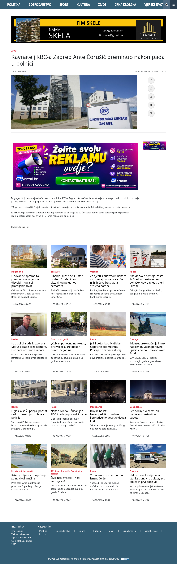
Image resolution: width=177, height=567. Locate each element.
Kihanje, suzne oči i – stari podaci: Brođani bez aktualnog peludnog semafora (67, 281)
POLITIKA (13, 4)
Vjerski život (151, 530)
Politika (43, 530)
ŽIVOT (102, 4)
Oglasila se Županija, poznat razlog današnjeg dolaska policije (29, 414)
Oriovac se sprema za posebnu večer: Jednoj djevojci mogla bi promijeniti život (25, 281)
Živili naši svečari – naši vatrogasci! (65, 479)
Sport (82, 530)
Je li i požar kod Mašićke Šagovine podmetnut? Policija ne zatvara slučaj (105, 347)
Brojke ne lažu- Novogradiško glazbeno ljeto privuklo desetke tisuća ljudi (108, 416)
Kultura (97, 530)
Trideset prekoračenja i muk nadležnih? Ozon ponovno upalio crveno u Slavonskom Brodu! (148, 348)
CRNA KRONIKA (125, 4)
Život (111, 530)
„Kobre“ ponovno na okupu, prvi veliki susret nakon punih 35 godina (68, 347)
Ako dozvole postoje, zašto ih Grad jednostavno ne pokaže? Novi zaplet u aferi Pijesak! (147, 281)
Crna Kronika (129, 530)
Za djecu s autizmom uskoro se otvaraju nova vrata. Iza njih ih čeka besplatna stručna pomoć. (108, 281)
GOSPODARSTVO (39, 4)
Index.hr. (126, 207)
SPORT (63, 4)
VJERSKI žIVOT (154, 4)
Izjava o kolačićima (21, 537)
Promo (42, 534)
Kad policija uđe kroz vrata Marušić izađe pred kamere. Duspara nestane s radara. (29, 347)
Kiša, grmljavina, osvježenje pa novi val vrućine (28, 476)
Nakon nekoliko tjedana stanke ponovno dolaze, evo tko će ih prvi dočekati (147, 478)
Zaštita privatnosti (20, 534)
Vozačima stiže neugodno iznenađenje (106, 476)
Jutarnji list (22, 226)
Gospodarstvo (62, 530)
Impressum (17, 530)
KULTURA (83, 4)
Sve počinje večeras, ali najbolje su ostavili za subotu (144, 414)
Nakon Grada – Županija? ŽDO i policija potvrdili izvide (69, 412)
